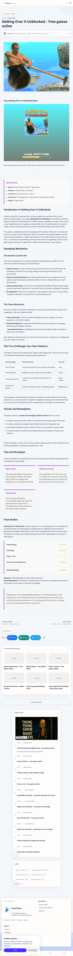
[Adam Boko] (10, 33)
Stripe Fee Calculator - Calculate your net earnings (34, 829)
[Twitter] (13, 920)
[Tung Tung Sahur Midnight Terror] (36, 678)
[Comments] (64, 953)
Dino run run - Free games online (28, 784)
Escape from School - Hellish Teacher (14, 687)
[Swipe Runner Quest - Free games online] (14, 658)
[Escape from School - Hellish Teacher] (14, 678)
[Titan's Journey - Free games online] (59, 658)
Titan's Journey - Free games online (56, 668)
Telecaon (8, 3)
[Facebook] (7, 920)
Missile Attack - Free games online (36, 668)
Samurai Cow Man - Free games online (30, 818)
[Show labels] (20, 884)
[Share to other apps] (44, 638)
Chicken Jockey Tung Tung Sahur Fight (30, 773)
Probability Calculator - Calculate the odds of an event (36, 795)
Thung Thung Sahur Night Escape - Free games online (35, 748)
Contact (6, 929)
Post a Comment (36, 702)
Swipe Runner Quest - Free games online (13, 668)
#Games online (7, 631)
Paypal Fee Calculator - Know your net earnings (33, 807)
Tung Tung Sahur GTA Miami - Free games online (59, 687)
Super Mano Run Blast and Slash (28, 852)
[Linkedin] (25, 920)
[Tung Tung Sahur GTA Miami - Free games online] (59, 678)
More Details (33, 950)
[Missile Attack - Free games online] (36, 658)
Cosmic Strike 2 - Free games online (29, 761)
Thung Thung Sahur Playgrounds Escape (31, 840)
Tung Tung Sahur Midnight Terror (35, 687)
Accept (15, 950)
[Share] (50, 953)
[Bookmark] (70, 2)
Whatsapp (7, 932)
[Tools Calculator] (29, 790)
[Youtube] (19, 920)
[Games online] (28, 742)
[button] (12, 637)
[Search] (66, 2)
